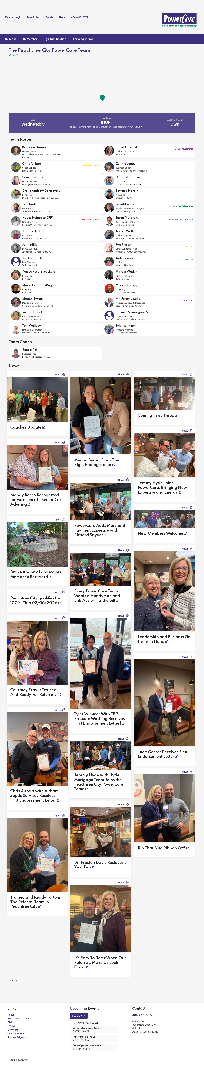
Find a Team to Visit (18, 1027)
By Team (10, 39)
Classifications (15, 1042)
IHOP (107, 122)
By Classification (55, 39)
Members (12, 1039)
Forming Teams (83, 39)
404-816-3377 (79, 17)
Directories (33, 17)
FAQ (9, 1031)
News (62, 17)
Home (10, 1024)
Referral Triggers (16, 1046)
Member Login (13, 17)
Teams (11, 1035)
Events (49, 17)
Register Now (78, 1025)
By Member (30, 39)
